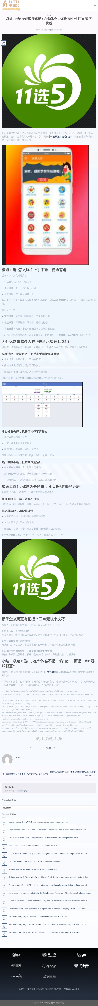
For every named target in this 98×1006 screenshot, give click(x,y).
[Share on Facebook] (42, 739)
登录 (26, 791)
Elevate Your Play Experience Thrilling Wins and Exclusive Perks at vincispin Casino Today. (44, 932)
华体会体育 (49, 1003)
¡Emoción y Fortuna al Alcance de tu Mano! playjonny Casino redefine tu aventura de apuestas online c (48, 901)
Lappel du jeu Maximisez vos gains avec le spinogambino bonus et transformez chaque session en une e (48, 854)
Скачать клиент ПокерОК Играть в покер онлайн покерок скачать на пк (38, 822)
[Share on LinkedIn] (60, 739)
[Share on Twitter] (47, 739)
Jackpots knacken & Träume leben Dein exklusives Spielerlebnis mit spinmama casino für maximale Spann (49, 877)
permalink (64, 748)
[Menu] (94, 5)
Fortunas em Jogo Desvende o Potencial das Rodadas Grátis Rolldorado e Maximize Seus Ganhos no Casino (50, 893)
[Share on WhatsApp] (38, 739)
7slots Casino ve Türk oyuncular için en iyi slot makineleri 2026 (33, 846)
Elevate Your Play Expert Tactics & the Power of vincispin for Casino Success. (38, 917)
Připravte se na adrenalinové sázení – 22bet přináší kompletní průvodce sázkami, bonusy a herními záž (47, 830)
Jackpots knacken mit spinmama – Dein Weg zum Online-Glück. (33, 869)
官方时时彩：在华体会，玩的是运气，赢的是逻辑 (27, 774)
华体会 (50, 671)
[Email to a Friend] (51, 739)
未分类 (49, 15)
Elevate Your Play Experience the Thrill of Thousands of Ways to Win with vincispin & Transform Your (48, 924)
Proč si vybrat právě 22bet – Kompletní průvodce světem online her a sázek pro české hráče (43, 838)
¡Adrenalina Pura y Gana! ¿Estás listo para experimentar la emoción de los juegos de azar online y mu (47, 909)
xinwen (59, 30)
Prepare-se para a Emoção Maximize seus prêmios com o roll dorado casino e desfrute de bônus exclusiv (48, 885)
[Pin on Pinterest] (55, 739)
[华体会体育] (14, 5)
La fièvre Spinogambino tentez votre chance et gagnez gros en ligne (34, 861)
